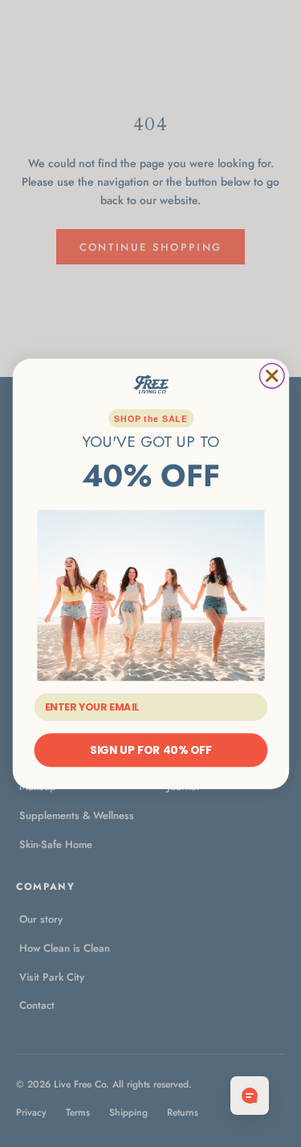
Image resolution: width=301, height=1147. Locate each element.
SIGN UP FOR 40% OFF (151, 749)
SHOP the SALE (150, 418)
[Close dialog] (271, 375)
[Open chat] (249, 1095)
